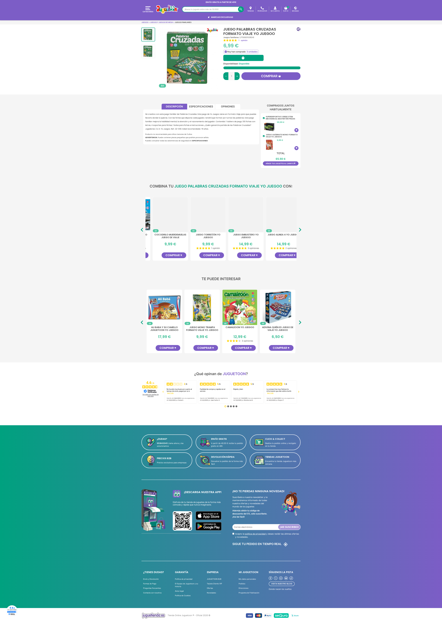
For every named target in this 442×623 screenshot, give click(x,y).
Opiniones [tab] (228, 106)
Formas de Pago (149, 584)
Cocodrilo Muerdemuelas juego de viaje (164, 236)
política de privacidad (255, 534)
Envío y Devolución (151, 579)
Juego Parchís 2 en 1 (164, 327)
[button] (299, 29)
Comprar (269, 76)
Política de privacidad (183, 579)
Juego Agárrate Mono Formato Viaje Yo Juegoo (282, 136)
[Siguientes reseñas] (298, 392)
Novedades (211, 593)
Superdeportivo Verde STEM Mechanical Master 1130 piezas (280, 118)
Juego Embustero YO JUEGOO (240, 236)
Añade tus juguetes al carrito (281, 163)
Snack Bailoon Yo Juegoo (202, 327)
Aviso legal (179, 591)
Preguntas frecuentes (152, 588)
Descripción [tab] (174, 106)
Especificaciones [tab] (201, 106)
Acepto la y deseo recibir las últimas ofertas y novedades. (267, 535)
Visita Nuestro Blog (281, 583)
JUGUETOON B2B (214, 579)
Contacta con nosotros (152, 593)
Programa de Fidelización (249, 593)
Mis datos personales (247, 579)
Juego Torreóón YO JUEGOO (202, 236)
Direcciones (243, 588)
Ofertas (210, 588)
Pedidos (242, 584)
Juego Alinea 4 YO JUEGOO (278, 234)
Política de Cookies (183, 595)
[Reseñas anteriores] (163, 392)
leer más (170, 393)
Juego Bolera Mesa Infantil (277, 329)
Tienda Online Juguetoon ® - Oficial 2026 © (189, 615)
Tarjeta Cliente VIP (214, 584)
